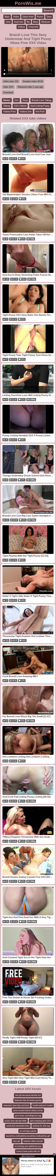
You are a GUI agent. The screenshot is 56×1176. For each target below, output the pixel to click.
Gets (8, 22)
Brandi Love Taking (41, 100)
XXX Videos (20, 106)
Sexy (25, 100)
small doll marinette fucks (17, 1126)
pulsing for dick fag (41, 1126)
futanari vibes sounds (33, 1141)
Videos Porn (9, 111)
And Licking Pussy (39, 106)
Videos (21, 27)
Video (16, 16)
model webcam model (43, 1105)
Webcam (45, 22)
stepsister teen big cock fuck (16, 1105)
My (28, 22)
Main (7, 16)
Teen (49, 16)
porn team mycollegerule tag (28, 1115)
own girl (16, 1141)
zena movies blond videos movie (28, 1110)
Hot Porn (40, 111)
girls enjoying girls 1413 (40, 1121)
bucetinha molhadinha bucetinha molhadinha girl (28, 1136)
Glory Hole (28, 16)
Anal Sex (18, 22)
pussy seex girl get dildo (16, 1121)
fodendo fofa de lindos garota (28, 1100)
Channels (33, 27)
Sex (17, 100)
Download (8, 92)
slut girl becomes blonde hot (28, 1095)
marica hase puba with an (28, 1151)
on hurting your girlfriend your (28, 1146)
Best (35, 22)
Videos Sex (26, 111)
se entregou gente (28, 1131)
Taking (6, 106)
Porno (40, 16)
